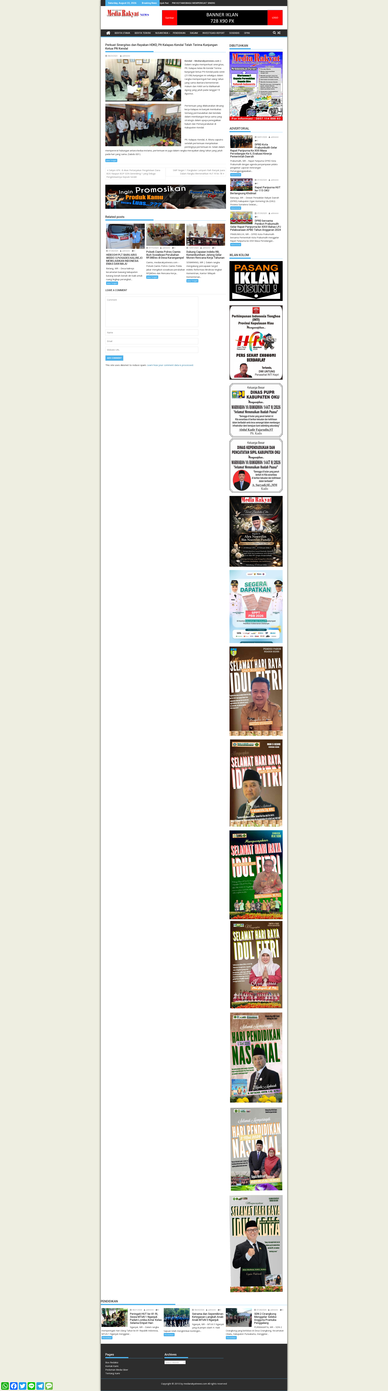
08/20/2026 (199, 1310)
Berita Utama (122, 33)
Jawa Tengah (111, 160)
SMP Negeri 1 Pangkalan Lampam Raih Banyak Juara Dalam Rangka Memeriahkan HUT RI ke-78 (199, 172)
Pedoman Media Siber (116, 1369)
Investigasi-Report (213, 33)
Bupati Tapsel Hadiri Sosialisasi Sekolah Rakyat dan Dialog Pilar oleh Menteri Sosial (175, 3)
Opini (247, 33)
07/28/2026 (261, 1310)
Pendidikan (179, 33)
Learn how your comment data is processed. (170, 365)
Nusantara (161, 33)
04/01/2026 (262, 137)
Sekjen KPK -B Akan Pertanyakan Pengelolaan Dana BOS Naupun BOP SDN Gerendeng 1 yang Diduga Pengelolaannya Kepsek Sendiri (133, 173)
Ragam (194, 33)
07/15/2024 (153, 248)
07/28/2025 (113, 251)
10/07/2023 (193, 248)
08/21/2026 (137, 1310)
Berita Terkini (143, 33)
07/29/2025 (262, 213)
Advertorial (235, 174)
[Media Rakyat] (108, 32)
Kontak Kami (111, 1366)
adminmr (126, 56)
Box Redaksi (111, 1362)
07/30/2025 (262, 180)
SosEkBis (234, 33)
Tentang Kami (112, 1373)
